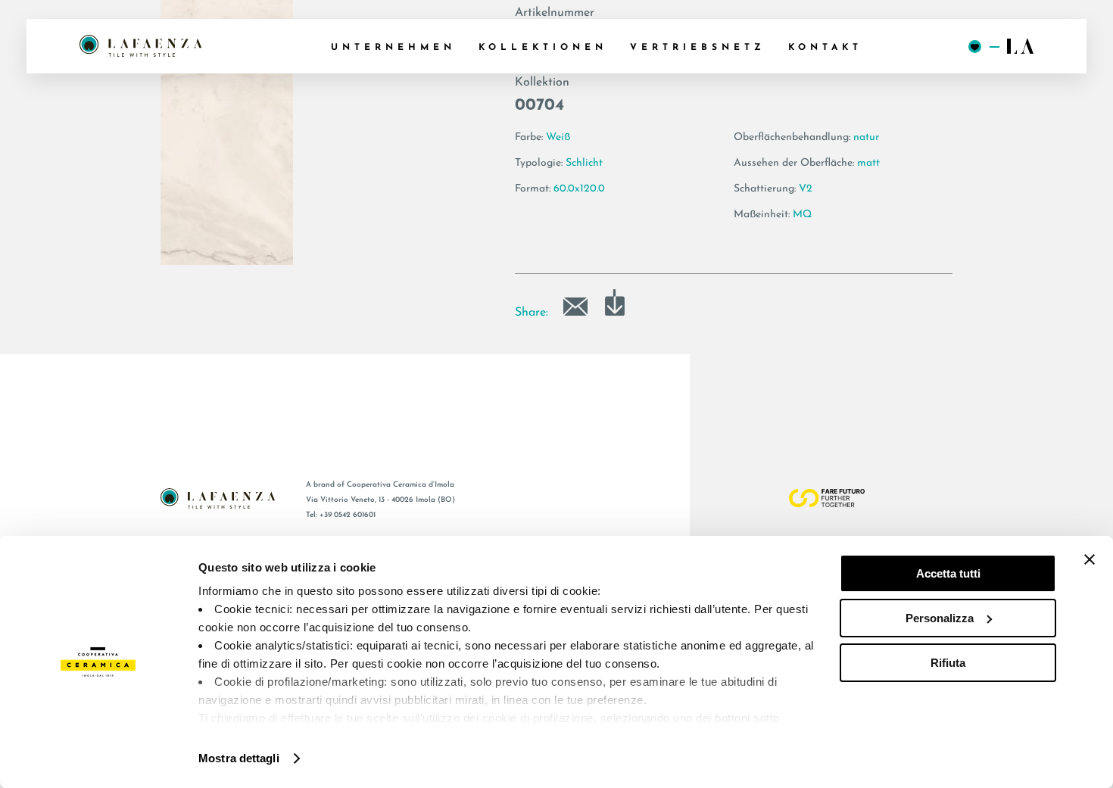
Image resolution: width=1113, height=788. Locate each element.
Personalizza (940, 618)
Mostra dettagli (238, 758)
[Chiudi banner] (1089, 559)
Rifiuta (948, 662)
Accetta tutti (948, 573)
